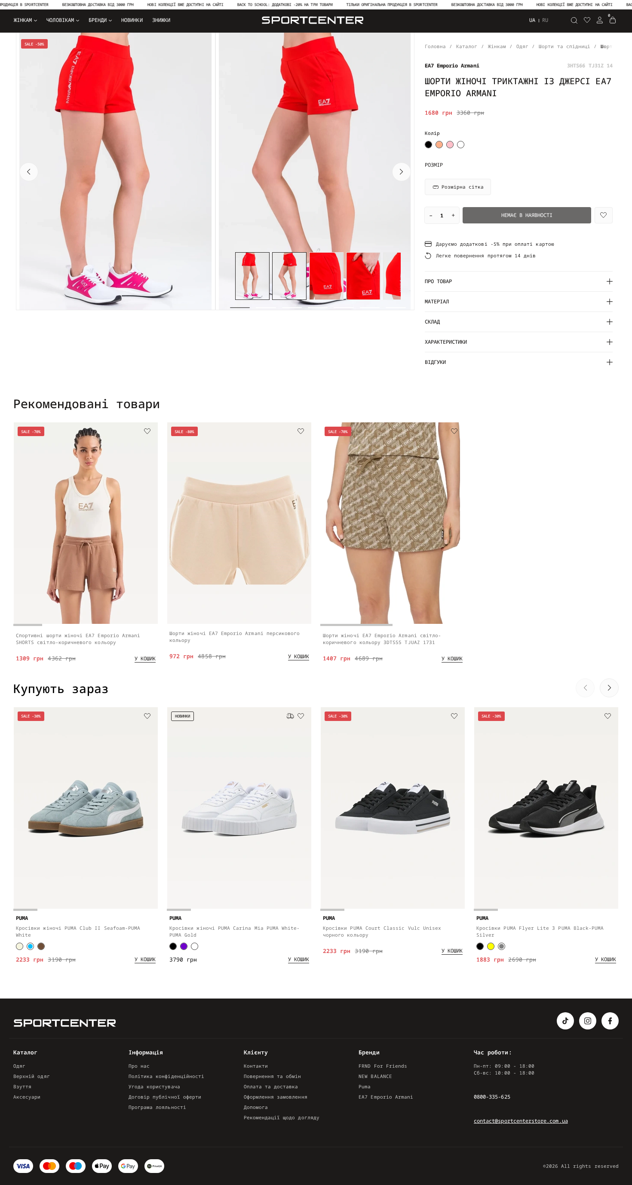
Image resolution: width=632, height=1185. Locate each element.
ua (532, 20)
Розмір (434, 165)
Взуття (22, 1086)
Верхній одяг (31, 1076)
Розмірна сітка (463, 186)
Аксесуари (27, 1096)
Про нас (139, 1066)
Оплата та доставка (271, 1086)
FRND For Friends (383, 1066)
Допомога (256, 1107)
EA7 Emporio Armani (386, 1096)
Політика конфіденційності (166, 1076)
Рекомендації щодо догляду (281, 1117)
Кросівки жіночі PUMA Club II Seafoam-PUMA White (78, 931)
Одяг (19, 1066)
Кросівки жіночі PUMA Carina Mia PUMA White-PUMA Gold (234, 931)
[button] (28, 171)
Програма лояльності (157, 1107)
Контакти (256, 1066)
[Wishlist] (604, 215)
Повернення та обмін (272, 1076)
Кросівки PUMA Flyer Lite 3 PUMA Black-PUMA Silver (540, 931)
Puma (365, 1086)
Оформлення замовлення (275, 1096)
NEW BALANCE (375, 1076)
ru (545, 20)
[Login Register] (599, 20)
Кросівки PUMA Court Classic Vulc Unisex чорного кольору (382, 931)
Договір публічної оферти (165, 1096)
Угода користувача (154, 1086)
